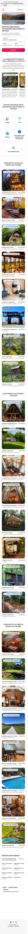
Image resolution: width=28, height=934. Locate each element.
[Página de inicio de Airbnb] (3, 9)
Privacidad (10, 926)
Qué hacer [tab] (21, 858)
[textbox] (7, 45)
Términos (16, 926)
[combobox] (13, 40)
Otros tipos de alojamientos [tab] (9, 858)
